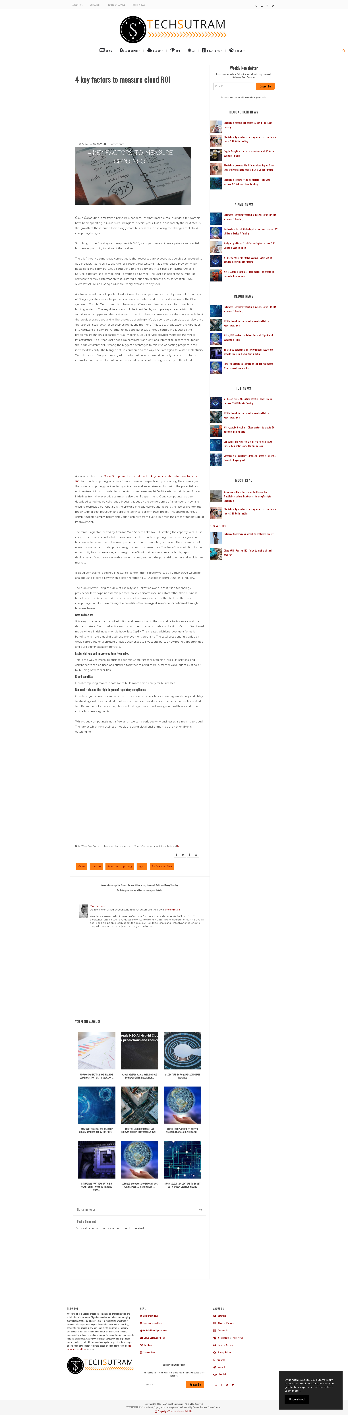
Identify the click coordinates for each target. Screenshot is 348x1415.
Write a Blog (139, 4)
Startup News (149, 1352)
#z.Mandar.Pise (162, 866)
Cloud (156, 50)
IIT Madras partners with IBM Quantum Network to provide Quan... (96, 1186)
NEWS (108, 50)
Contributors (222, 1337)
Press (238, 50)
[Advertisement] (139, 111)
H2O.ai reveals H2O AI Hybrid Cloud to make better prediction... (139, 1076)
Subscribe (95, 4)
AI (193, 50)
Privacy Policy (223, 1352)
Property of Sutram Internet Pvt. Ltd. (175, 1411)
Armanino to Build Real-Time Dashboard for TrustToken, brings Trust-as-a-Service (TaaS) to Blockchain (247, 496)
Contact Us (222, 1330)
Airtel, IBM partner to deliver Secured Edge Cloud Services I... (182, 1131)
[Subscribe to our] (256, 6)
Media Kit (221, 1367)
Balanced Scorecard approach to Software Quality (249, 534)
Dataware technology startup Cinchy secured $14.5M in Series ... (96, 1131)
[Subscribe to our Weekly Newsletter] (233, 86)
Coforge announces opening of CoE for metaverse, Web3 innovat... (140, 1185)
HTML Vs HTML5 (218, 525)
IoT (178, 50)
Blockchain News (150, 1315)
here (179, 846)
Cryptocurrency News (152, 1322)
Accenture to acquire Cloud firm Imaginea (182, 1076)
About (219, 1322)
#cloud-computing (119, 866)
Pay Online (221, 1359)
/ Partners (229, 1322)
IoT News (148, 1345)
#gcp (141, 866)
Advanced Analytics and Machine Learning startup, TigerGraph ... (97, 1076)
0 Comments (115, 144)
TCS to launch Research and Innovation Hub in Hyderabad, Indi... (139, 1131)
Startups (213, 50)
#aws (81, 866)
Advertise (77, 4)
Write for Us (238, 1337)
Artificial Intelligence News (155, 1330)
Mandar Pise (98, 906)
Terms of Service (116, 4)
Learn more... (293, 1390)
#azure (96, 866)
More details (172, 909)
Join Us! (221, 1374)
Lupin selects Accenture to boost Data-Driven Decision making (183, 1185)
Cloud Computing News (154, 1337)
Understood (296, 1399)
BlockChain (130, 50)
